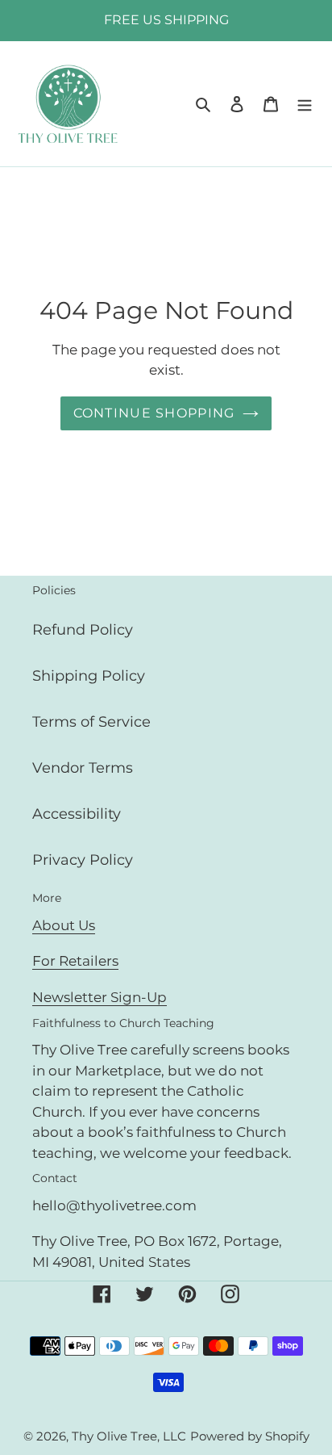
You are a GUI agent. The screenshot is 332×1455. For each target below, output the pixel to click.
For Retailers (75, 961)
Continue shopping (154, 413)
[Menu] (305, 104)
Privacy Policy (82, 860)
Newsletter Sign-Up (99, 997)
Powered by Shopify (249, 1436)
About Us (63, 925)
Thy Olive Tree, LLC (129, 1436)
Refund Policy (82, 630)
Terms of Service (91, 722)
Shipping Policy (88, 676)
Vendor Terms (82, 768)
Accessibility (76, 814)
